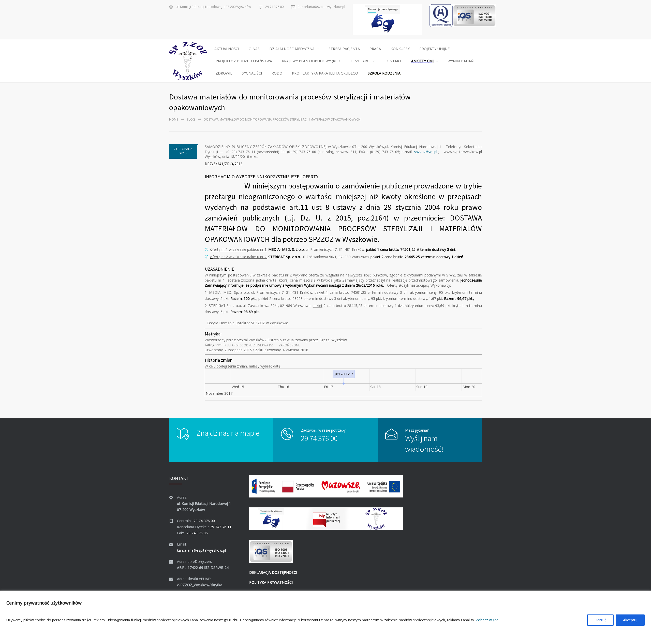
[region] (325, 611)
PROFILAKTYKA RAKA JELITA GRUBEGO (325, 73)
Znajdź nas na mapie (228, 433)
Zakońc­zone (289, 345)
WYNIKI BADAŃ (461, 60)
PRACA (375, 48)
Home (173, 119)
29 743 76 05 (197, 533)
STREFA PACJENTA (344, 48)
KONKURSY (400, 48)
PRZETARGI (361, 60)
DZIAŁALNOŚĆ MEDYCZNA (292, 48)
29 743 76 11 (220, 526)
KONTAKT (393, 60)
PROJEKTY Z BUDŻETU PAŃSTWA (244, 60)
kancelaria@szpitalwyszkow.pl (321, 6)
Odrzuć (600, 620)
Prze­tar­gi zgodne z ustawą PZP (249, 345)
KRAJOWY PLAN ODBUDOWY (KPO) (312, 60)
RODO (277, 73)
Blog (191, 119)
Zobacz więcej (487, 620)
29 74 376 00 (274, 6)
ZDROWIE (224, 73)
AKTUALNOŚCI (226, 48)
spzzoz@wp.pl (425, 151)
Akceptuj (630, 620)
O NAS (254, 48)
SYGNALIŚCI (252, 73)
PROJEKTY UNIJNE (434, 48)
